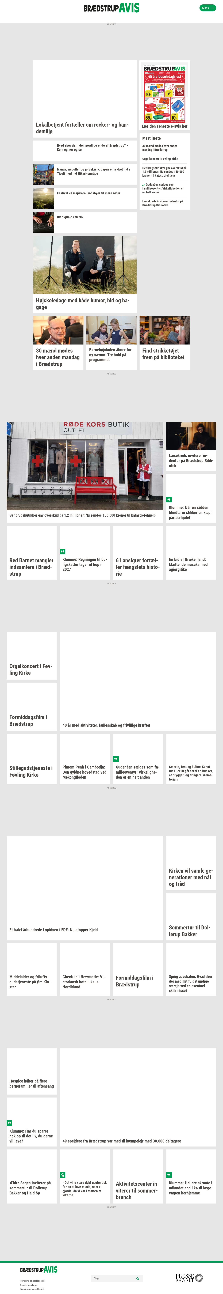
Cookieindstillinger (28, 1285)
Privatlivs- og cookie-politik (32, 1281)
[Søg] (137, 1278)
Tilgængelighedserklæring (32, 1289)
